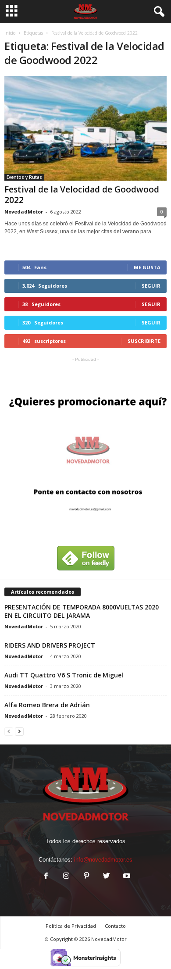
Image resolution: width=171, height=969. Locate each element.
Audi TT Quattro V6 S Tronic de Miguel (63, 675)
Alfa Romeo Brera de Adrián (47, 705)
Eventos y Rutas (24, 177)
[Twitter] (106, 876)
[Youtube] (126, 876)
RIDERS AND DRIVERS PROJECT (49, 645)
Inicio (9, 33)
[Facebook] (46, 876)
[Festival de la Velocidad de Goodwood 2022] (85, 128)
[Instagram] (66, 876)
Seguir (151, 285)
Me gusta (147, 267)
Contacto (115, 926)
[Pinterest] (86, 876)
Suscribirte (144, 341)
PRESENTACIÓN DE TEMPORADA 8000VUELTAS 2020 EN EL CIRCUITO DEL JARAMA (81, 611)
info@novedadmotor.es (103, 859)
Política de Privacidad (71, 926)
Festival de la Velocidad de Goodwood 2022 (81, 195)
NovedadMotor (23, 211)
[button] (157, 11)
